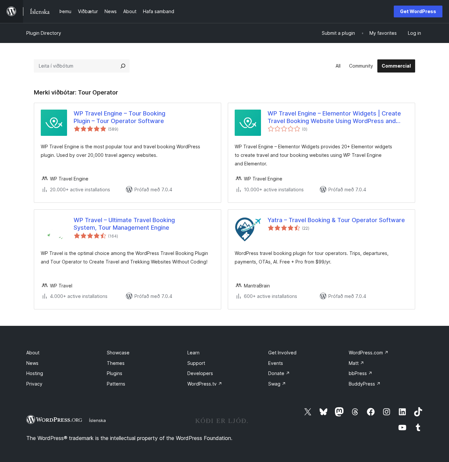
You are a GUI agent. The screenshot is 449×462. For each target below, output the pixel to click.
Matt (356, 363)
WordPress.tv (204, 384)
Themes (116, 363)
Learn (193, 352)
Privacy (34, 384)
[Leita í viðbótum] (123, 66)
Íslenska (97, 420)
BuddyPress (365, 384)
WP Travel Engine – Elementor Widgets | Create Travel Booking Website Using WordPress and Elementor (334, 117)
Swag (277, 384)
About (32, 352)
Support (196, 363)
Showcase (118, 352)
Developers (200, 373)
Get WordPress (418, 11)
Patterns (116, 384)
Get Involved (282, 352)
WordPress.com (369, 352)
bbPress (360, 373)
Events (275, 363)
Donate (279, 373)
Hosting (34, 373)
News (32, 363)
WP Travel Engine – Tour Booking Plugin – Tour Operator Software (119, 117)
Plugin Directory (43, 33)
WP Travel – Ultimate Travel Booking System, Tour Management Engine (124, 224)
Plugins (114, 373)
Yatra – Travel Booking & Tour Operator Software (336, 220)
